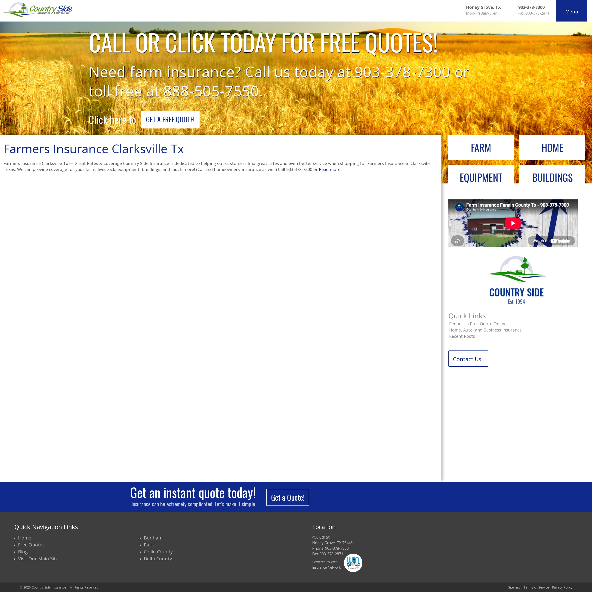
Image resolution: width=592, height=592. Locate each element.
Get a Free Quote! (170, 119)
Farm (481, 147)
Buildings (552, 177)
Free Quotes (31, 545)
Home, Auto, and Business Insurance (485, 330)
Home (552, 147)
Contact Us (467, 359)
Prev (9, 84)
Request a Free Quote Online (477, 323)
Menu (571, 12)
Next (582, 84)
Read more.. (330, 169)
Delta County (158, 558)
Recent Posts (462, 336)
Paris (149, 545)
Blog (23, 552)
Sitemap (514, 587)
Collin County (158, 552)
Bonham (153, 538)
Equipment (481, 177)
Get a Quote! (288, 497)
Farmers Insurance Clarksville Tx (93, 148)
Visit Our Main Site (38, 558)
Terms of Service (536, 587)
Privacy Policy (562, 587)
